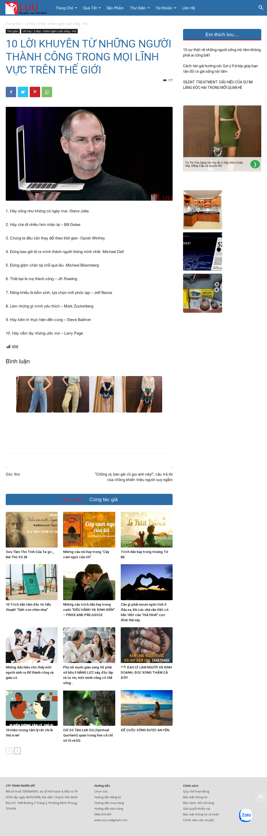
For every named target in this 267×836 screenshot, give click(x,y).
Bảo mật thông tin (195, 797)
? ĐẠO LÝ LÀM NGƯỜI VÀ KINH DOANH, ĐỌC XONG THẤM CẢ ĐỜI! (146, 672)
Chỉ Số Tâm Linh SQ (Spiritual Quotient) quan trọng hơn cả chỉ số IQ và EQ (88, 735)
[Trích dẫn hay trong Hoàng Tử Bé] (147, 530)
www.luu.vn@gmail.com (110, 820)
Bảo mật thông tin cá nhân (201, 814)
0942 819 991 (103, 814)
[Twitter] (23, 92)
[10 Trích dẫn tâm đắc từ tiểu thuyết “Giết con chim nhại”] (32, 582)
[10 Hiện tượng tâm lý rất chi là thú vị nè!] (32, 708)
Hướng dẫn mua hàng (109, 803)
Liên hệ (188, 7)
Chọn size (100, 791)
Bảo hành (189, 803)
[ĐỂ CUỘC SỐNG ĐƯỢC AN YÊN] (147, 708)
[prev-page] (9, 751)
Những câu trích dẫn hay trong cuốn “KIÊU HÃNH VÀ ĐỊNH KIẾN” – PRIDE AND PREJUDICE (89, 610)
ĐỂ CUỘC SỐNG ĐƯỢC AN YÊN (145, 730)
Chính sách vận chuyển (198, 820)
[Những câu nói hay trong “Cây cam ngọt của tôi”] (89, 530)
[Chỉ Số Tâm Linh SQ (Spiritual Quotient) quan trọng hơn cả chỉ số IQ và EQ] (89, 708)
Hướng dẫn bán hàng (108, 808)
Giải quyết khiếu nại (196, 808)
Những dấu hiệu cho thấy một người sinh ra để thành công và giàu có (29, 672)
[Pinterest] (35, 92)
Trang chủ (64, 7)
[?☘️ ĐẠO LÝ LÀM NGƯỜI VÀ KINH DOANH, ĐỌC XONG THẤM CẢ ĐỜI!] (147, 645)
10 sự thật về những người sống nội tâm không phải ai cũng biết (222, 52)
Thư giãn (138, 7)
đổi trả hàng (206, 803)
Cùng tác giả (103, 499)
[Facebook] (11, 92)
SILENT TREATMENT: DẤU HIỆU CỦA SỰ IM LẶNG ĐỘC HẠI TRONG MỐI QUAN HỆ (218, 85)
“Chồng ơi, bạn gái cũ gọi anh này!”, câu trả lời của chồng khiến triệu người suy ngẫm (134, 477)
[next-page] (17, 751)
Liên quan (72, 499)
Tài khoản (164, 7)
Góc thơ (13, 474)
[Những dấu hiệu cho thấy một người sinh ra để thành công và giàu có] (32, 645)
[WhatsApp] (47, 92)
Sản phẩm (115, 7)
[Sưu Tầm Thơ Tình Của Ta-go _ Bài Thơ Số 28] (32, 530)
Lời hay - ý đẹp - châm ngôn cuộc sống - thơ (49, 31)
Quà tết (90, 7)
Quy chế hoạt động (196, 791)
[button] (260, 8)
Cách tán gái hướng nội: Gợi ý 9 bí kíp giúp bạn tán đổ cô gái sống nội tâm (220, 68)
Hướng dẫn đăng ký (107, 797)
